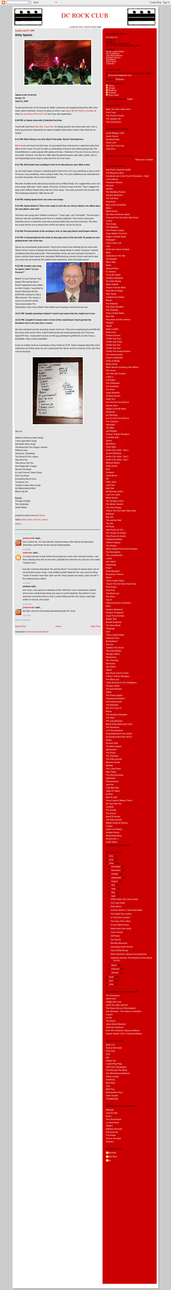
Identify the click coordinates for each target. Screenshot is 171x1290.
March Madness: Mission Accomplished (128, 954)
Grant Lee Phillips (114, 829)
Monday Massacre (119, 943)
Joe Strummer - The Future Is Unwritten (123, 1011)
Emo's (108, 1116)
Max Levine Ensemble (116, 205)
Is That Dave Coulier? (120, 918)
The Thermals (112, 310)
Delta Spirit (111, 447)
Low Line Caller (113, 495)
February (115, 969)
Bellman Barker (113, 463)
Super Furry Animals (115, 616)
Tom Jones (111, 370)
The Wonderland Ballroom (118, 1073)
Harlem (109, 189)
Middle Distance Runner (117, 823)
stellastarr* (111, 425)
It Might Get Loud (113, 1002)
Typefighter (111, 60)
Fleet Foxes (111, 587)
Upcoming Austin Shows (122, 947)
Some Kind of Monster (116, 1024)
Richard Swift (112, 743)
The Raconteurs (113, 552)
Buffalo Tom (111, 619)
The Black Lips (112, 593)
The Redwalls (112, 705)
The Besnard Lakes (115, 173)
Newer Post (20, 626)
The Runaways (113, 996)
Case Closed (117, 932)
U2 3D (109, 1018)
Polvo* (109, 568)
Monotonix (110, 444)
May (113, 892)
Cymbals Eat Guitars (115, 297)
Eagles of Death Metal (116, 237)
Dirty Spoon (23, 35)
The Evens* (111, 813)
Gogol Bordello (113, 393)
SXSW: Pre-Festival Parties (118, 351)
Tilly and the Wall (113, 520)
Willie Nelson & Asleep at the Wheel (122, 367)
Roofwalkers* (112, 641)
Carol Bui (110, 64)
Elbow (109, 578)
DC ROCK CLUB (84, 15)
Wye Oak (110, 316)
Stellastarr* (111, 240)
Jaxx (108, 1086)
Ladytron (110, 807)
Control (109, 1015)
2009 (111, 863)
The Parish (111, 1135)
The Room (110, 1021)
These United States (115, 52)
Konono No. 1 (112, 839)
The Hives (110, 597)
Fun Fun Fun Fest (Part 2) (117, 402)
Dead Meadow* (113, 571)
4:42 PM (26, 583)
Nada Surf (110, 399)
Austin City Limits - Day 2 (117, 457)
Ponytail (109, 323)
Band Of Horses (113, 817)
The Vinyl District (113, 122)
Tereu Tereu (111, 62)
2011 (111, 856)
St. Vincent (111, 272)
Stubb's (109, 1126)
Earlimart (110, 514)
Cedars (109, 826)
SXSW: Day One (113, 348)
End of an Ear (112, 1132)
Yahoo (111, 86)
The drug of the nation (121, 921)
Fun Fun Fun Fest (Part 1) (117, 418)
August (114, 881)
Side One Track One (115, 146)
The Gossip (111, 224)
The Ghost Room (113, 1119)
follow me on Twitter (144, 160)
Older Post (95, 626)
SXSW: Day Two (113, 345)
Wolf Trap (110, 1089)
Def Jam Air (116, 940)
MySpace (120, 79)
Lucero (109, 221)
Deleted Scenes (113, 58)
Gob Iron (110, 785)
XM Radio (115, 936)
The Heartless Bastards (116, 715)
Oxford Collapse (113, 543)
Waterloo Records (114, 1129)
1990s (109, 692)
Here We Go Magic (114, 291)
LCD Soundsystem (114, 731)
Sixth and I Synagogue (116, 1067)
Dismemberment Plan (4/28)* (119, 734)
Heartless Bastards (114, 278)
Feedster (112, 93)
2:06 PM (41, 515)
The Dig (109, 523)
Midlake (109, 766)
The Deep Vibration (115, 307)
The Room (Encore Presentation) (121, 1008)
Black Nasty (20, 145)
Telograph (110, 629)
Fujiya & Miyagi (113, 361)
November (116, 870)
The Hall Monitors (114, 689)
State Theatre (112, 1096)
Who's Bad (111, 262)
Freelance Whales (114, 182)
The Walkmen (112, 227)
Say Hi (109, 600)
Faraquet (110, 472)
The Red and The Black (116, 1070)
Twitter (130, 99)
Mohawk (110, 1110)
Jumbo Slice (111, 1157)
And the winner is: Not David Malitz (126, 910)
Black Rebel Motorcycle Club (119, 724)
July (113, 885)
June (113, 889)
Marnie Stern (112, 406)
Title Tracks (111, 294)
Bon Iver (109, 517)
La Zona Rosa (112, 1123)
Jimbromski (29, 538)
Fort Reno (110, 1080)
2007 (111, 981)
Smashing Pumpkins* (115, 699)
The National (112, 304)
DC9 (108, 1054)
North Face (111, 999)
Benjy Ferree (112, 364)
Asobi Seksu (111, 842)
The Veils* (110, 718)
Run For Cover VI (114, 708)
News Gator (113, 95)
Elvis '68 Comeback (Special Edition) (122, 1031)
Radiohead (111, 565)
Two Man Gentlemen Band (118, 214)
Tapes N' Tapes (113, 791)
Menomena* (111, 750)
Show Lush (111, 143)
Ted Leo (109, 644)
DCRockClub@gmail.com (119, 75)
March (114, 965)
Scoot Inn (37, 519)
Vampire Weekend (114, 195)
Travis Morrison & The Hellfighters (121, 683)
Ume (108, 246)
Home (58, 626)
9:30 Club (110, 1051)
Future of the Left (113, 243)
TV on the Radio (113, 275)
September (116, 878)
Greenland (111, 202)
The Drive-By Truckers (116, 374)
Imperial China (112, 638)
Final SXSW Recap (119, 951)
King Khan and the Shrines (118, 320)
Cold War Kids (112, 437)
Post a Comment (22, 620)
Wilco (108, 253)
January (115, 973)
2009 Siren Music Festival (117, 249)
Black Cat (110, 1045)
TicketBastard (112, 1099)
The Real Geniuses (114, 775)
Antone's (110, 1142)
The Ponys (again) (114, 695)
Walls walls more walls (121, 929)
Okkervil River (112, 269)
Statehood (110, 778)
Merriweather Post (114, 1092)
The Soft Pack (112, 198)
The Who (110, 428)
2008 (111, 977)
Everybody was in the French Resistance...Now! (127, 176)
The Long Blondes (114, 555)
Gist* (108, 632)
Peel (108, 469)
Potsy (108, 1160)
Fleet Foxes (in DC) (114, 530)
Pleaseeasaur (112, 781)
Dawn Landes (112, 329)
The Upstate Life (113, 119)
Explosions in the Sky (115, 256)
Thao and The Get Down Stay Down (122, 218)
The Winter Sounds (114, 504)
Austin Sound (112, 136)
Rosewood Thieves (114, 574)
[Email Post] (45, 515)
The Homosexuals (114, 355)
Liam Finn (110, 485)
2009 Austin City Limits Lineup (124, 899)
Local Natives (112, 179)
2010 (111, 860)
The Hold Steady (113, 281)
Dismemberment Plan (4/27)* (119, 737)
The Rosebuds (112, 727)
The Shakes (111, 546)
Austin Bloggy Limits (115, 133)
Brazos (109, 300)
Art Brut (109, 794)
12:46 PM (27, 604)
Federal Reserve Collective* (118, 603)
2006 (111, 984)
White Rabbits (112, 284)
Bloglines (112, 90)
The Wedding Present (116, 192)
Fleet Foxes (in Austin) (116, 536)
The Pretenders (113, 383)
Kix (107, 479)
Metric (108, 208)
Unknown (27, 552)
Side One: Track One (44, 127)
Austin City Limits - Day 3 (117, 450)
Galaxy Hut (111, 1061)
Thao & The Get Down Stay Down (121, 511)
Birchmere (110, 1083)
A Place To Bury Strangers (117, 434)
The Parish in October (84, 111)
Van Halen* (111, 562)
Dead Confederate (114, 358)
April (113, 896)
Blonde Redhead (113, 622)
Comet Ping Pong (114, 1064)
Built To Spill (111, 797)
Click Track (111, 112)
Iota (107, 1057)
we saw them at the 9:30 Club (34, 114)
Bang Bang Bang (113, 836)
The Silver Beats (113, 625)
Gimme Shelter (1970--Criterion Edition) (124, 1034)
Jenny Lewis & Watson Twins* (119, 801)
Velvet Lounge (112, 1077)
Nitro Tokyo (111, 772)
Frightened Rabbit (114, 539)
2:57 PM (26, 616)
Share (17, 524)
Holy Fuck (110, 590)
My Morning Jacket (114, 491)
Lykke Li (109, 377)
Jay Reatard (111, 259)
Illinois (109, 711)
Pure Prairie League (115, 230)
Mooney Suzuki (113, 762)
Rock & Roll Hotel (114, 1048)
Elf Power (110, 527)
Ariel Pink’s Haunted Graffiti (118, 170)
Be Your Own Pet (113, 804)
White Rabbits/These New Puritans (121, 549)
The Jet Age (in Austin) (116, 533)
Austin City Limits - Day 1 (117, 460)
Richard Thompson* (115, 613)
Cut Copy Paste (118, 903)
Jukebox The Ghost (114, 648)
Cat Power (110, 380)
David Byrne (111, 476)
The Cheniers (112, 422)
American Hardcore (115, 1027)
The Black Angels (114, 746)
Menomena (111, 657)
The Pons (110, 390)
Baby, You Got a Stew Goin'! (118, 109)
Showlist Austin (113, 139)
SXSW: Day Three (114, 342)
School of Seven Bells (116, 288)
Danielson (110, 412)
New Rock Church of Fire (117, 673)
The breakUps (112, 386)
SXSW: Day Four (113, 339)
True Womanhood (114, 56)
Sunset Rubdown (114, 453)
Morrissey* (111, 664)
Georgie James (113, 654)
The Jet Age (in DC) (115, 501)
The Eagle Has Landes (121, 914)
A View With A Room (120, 925)
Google (111, 88)
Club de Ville (112, 1113)
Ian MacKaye (112, 415)
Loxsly (109, 558)
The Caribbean (113, 54)
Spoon (68, 111)
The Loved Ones (113, 769)
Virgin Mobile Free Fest (116, 234)
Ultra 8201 (110, 149)
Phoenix (109, 186)
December (116, 867)
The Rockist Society (115, 116)
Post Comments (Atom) (38, 632)
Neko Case (111, 332)
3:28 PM (26, 549)
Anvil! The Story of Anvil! (117, 1005)
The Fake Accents (114, 702)
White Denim (112, 211)
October (115, 874)
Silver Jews (111, 482)
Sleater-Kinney (112, 832)
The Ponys (111, 753)
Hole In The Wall (113, 1138)
